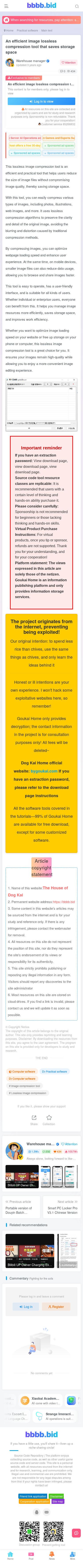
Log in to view (43, 101)
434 (59, 1151)
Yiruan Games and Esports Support (58, 138)
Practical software (27, 30)
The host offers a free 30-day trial (25, 145)
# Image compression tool (24, 1086)
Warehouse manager (31, 61)
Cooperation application (34, 1501)
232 (48, 1151)
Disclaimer (56, 1496)
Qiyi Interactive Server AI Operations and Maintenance (25, 138)
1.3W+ (35, 1151)
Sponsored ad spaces (59, 145)
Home (10, 30)
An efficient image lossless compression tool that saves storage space (40, 46)
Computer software (23, 1071)
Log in (28, 1306)
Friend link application (33, 1496)
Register (58, 1306)
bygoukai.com (45, 771)
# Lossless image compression (27, 1093)
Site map (57, 1501)
